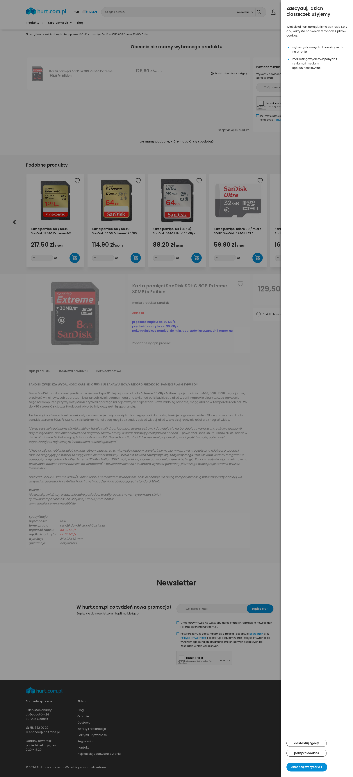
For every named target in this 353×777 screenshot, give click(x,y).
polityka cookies (306, 753)
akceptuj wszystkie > (306, 767)
